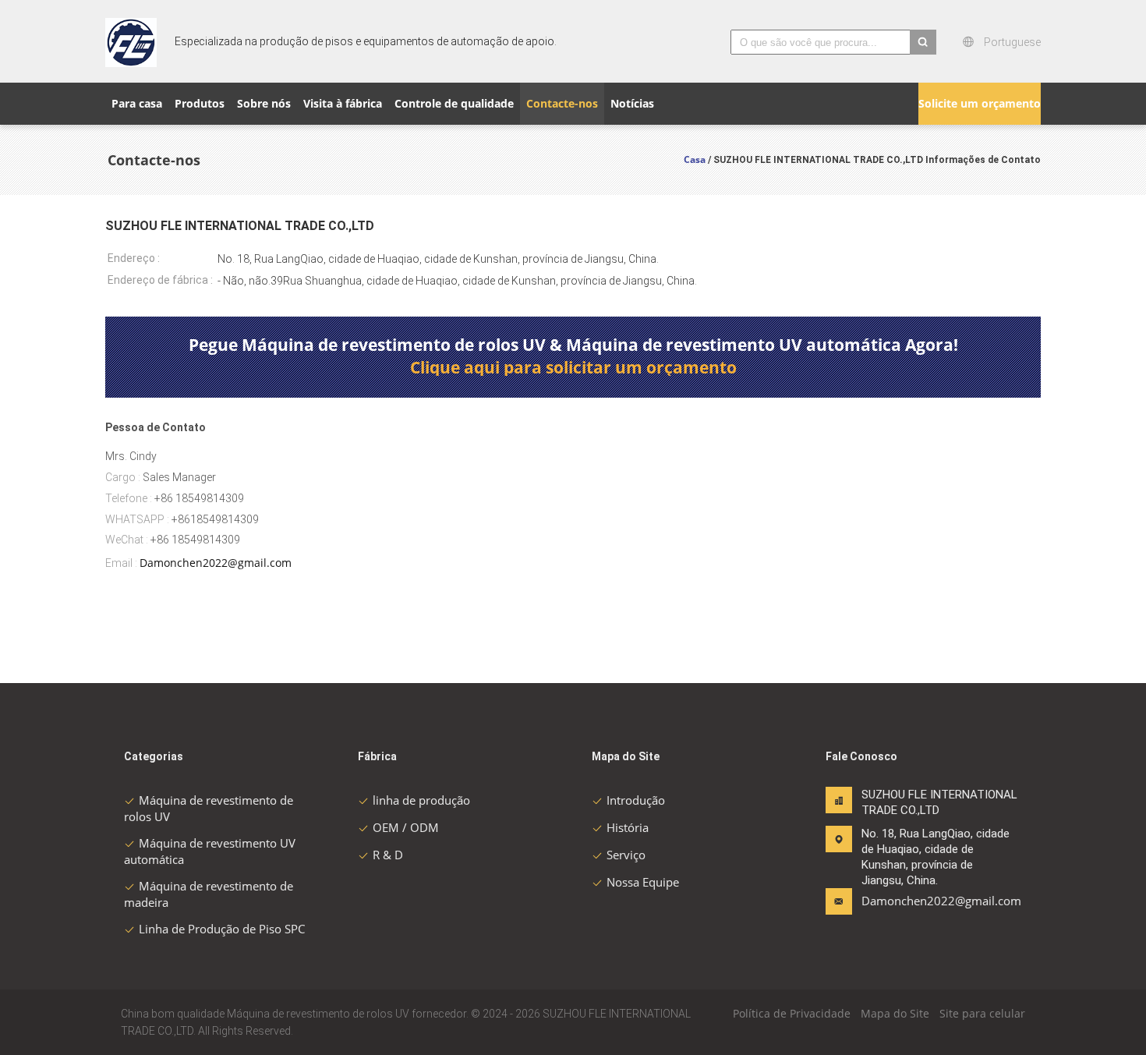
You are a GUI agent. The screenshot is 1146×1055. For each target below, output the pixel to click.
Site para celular (982, 1013)
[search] (923, 42)
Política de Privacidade (792, 1013)
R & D (388, 854)
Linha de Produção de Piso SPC (222, 928)
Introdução (636, 800)
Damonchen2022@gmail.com (216, 562)
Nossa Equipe (643, 882)
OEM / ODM (406, 827)
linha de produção (421, 800)
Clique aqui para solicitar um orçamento (573, 367)
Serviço (626, 854)
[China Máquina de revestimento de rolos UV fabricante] (131, 41)
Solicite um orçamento (979, 103)
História (628, 827)
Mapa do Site (895, 1013)
